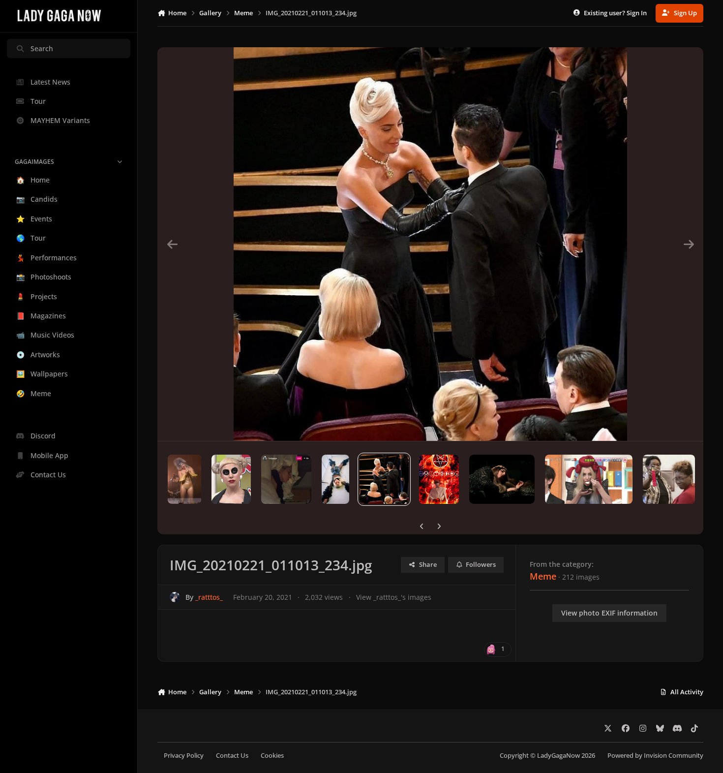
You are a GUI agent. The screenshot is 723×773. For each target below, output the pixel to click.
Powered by (655, 755)
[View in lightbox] (430, 244)
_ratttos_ (209, 597)
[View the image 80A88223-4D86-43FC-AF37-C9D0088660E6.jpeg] (589, 479)
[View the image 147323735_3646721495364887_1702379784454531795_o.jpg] (335, 479)
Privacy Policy (184, 755)
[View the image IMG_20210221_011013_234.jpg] (384, 479)
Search (41, 48)
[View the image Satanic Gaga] (438, 479)
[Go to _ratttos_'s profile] (175, 597)
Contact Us (232, 755)
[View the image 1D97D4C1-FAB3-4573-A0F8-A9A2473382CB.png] (669, 479)
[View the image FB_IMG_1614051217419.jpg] (184, 479)
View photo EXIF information (609, 613)
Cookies (272, 755)
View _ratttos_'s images (393, 597)
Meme (543, 576)
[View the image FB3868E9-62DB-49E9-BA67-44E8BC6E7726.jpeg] (502, 479)
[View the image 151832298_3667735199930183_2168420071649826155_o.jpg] (231, 479)
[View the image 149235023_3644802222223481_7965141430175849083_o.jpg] (286, 479)
